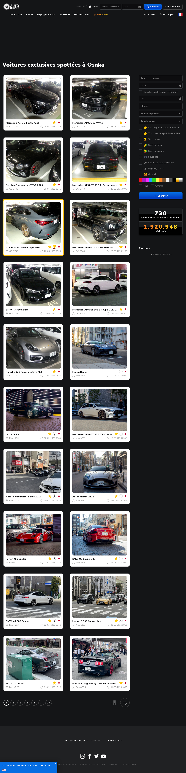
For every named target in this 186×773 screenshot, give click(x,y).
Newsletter (114, 741)
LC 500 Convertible (90, 621)
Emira (16, 434)
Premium (102, 14)
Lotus (9, 434)
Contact (97, 741)
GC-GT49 (13, 126)
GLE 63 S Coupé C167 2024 (105, 309)
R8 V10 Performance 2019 (26, 496)
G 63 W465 (96, 123)
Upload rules (82, 14)
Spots (95, 7)
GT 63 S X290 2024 (101, 434)
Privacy (114, 764)
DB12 (91, 496)
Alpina (9, 247)
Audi (8, 496)
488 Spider (20, 559)
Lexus (75, 621)
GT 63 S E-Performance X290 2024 (110, 185)
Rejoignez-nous (46, 14)
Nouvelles (80, 7)
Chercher (154, 6)
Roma (83, 372)
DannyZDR (14, 687)
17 (48, 702)
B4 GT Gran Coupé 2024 (27, 247)
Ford (74, 683)
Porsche (10, 372)
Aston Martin (79, 496)
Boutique (65, 14)
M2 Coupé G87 (87, 559)
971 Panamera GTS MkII (29, 372)
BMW (9, 309)
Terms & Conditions (92, 764)
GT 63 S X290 (32, 123)
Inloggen (168, 14)
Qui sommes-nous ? (75, 741)
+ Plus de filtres (172, 6)
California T (20, 683)
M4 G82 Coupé (20, 621)
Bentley (10, 185)
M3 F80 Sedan (20, 309)
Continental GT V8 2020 (29, 185)
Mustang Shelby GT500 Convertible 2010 (101, 683)
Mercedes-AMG (14, 123)
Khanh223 (80, 375)
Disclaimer (130, 764)
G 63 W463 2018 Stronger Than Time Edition (115, 247)
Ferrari (76, 372)
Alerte (151, 14)
